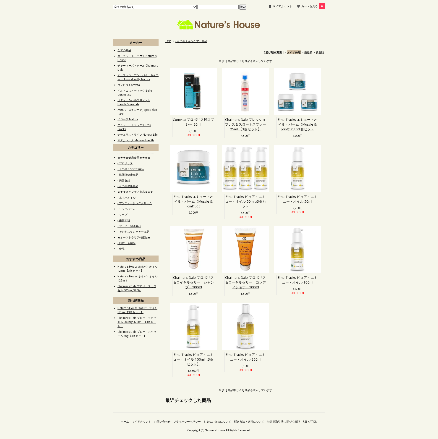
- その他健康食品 (127, 186)
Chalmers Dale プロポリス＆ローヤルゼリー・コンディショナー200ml (245, 282)
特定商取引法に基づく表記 (283, 422)
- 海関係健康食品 (127, 175)
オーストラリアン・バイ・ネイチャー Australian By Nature (138, 77)
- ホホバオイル (126, 197)
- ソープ (122, 215)
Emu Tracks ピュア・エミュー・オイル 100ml (297, 279)
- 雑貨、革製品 (126, 243)
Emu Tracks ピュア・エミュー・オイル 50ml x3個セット (245, 201)
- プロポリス (125, 163)
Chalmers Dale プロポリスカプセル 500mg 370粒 (136, 288)
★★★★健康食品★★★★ (133, 158)
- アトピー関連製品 (129, 226)
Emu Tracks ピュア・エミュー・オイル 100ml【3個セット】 (193, 359)
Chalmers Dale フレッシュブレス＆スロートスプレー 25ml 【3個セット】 (245, 124)
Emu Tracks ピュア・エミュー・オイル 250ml (245, 357)
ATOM (314, 422)
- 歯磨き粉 (123, 220)
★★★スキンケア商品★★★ (135, 192)
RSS (305, 422)
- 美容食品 (123, 180)
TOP (168, 41)
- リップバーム (126, 209)
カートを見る (312, 6)
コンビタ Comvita (128, 85)
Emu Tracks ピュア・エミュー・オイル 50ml (297, 199)
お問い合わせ (162, 422)
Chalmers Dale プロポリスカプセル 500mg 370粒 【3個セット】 (136, 322)
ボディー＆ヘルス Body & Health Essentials (133, 102)
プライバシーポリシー (187, 422)
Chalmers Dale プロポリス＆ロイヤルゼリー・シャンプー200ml (193, 282)
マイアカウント (282, 6)
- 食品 (121, 249)
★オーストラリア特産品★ (133, 237)
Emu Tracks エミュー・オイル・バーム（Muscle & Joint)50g (193, 201)
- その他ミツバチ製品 (130, 169)
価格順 (308, 52)
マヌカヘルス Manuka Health (135, 140)
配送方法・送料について (249, 422)
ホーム (125, 422)
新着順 (320, 52)
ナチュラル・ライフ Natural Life (137, 135)
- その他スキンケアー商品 (191, 41)
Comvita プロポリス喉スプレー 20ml (193, 122)
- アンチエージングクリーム (134, 203)
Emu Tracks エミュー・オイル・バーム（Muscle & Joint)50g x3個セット (297, 124)
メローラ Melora (127, 119)
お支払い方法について (217, 422)
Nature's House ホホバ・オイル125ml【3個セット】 (137, 269)
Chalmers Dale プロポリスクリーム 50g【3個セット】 (136, 334)
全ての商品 (124, 50)
